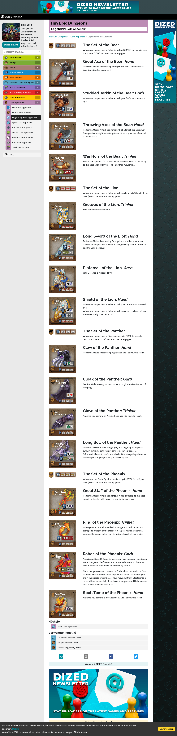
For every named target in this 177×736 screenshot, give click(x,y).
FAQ (12, 154)
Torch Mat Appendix (22, 147)
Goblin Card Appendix (22, 132)
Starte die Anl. (11, 44)
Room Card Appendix (22, 127)
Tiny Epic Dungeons (27, 26)
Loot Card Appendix (21, 112)
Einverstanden (167, 729)
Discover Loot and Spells (69, 637)
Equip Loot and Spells (68, 642)
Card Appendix (78, 36)
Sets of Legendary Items (69, 647)
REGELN (17, 16)
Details (15, 729)
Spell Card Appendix (22, 122)
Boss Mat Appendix (21, 142)
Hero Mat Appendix (21, 107)
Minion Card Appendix (22, 137)
